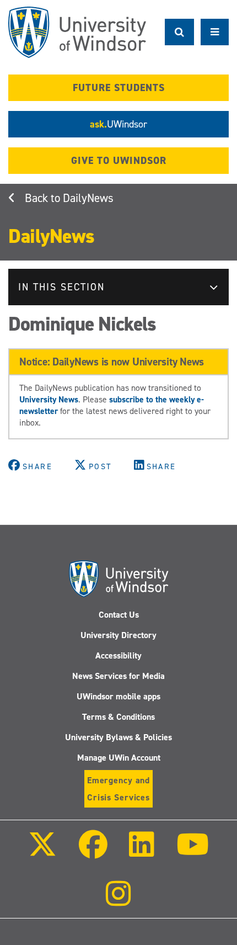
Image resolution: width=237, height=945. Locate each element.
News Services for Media (118, 676)
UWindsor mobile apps (118, 696)
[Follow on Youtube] (192, 852)
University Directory (118, 635)
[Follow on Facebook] (93, 852)
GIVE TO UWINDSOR (118, 160)
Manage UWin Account (118, 757)
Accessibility (118, 655)
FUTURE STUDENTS (119, 87)
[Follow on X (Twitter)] (42, 852)
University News (48, 399)
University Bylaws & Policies (118, 737)
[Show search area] (179, 32)
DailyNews (88, 198)
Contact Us (119, 614)
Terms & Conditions (118, 717)
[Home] (77, 32)
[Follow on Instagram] (118, 901)
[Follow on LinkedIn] (141, 852)
